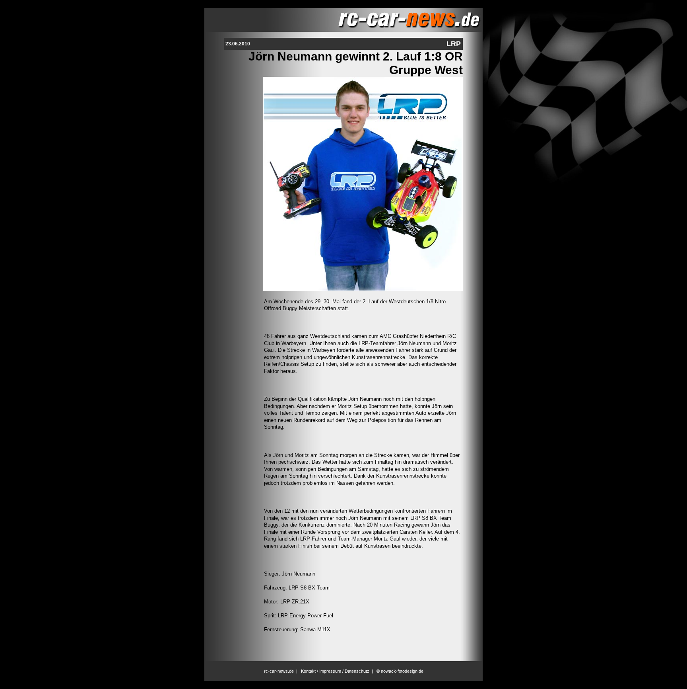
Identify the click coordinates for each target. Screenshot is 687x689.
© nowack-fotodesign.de (399, 671)
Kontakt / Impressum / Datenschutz (335, 671)
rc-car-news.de (279, 671)
